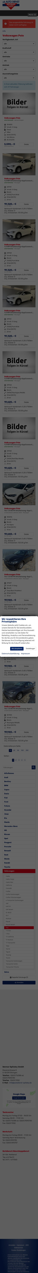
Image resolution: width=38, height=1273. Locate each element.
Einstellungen (30, 649)
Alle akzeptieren (17, 649)
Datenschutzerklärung (10, 654)
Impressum (25, 654)
